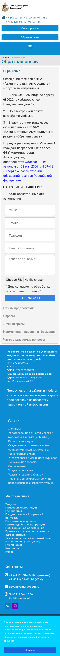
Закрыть (30, 650)
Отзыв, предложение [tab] (18, 308)
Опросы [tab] (9, 316)
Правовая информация (21, 507)
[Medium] (15, 606)
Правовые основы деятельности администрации (27, 532)
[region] (30, 636)
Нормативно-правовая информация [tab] (29, 332)
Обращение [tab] (11, 71)
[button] (30, 37)
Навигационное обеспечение (24, 528)
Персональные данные (20, 521)
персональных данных (22, 291)
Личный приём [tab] (14, 324)
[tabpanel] (30, 189)
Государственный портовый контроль (24, 515)
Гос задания (13, 511)
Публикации (13, 545)
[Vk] (8, 606)
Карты (9, 551)
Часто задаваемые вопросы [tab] (24, 339)
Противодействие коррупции (25, 524)
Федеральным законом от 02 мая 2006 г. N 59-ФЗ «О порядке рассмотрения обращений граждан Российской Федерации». (28, 171)
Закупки (10, 504)
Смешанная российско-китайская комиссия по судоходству (28, 539)
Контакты (6, 57)
